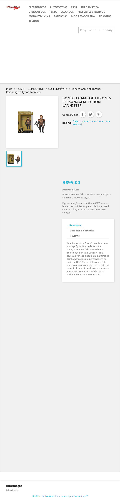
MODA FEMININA (39, 16)
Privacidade (12, 490)
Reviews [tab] (75, 235)
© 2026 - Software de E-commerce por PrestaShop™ (60, 495)
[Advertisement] (60, 60)
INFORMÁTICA (90, 7)
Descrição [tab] (75, 224)
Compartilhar (82, 114)
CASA (74, 7)
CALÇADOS (67, 11)
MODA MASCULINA (83, 16)
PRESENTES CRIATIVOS (91, 11)
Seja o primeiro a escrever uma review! (91, 123)
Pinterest (99, 114)
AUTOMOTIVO (58, 7)
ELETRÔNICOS (37, 7)
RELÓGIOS (105, 16)
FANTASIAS (61, 16)
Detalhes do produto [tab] (82, 230)
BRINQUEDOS (37, 11)
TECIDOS (34, 21)
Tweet (91, 114)
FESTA (53, 11)
